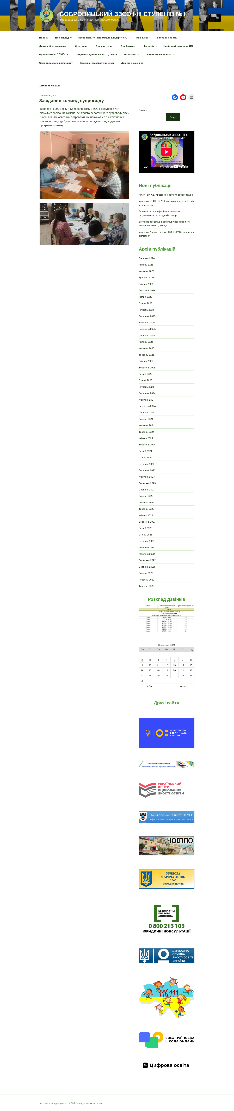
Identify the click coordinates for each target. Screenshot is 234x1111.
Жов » (183, 686)
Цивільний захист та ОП (178, 46)
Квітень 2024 (146, 438)
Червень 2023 (146, 502)
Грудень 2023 (146, 464)
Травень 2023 (146, 508)
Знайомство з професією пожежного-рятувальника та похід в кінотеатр (160, 213)
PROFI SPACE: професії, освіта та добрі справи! (166, 194)
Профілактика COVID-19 (53, 54)
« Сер (150, 686)
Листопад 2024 (147, 393)
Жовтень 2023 (147, 476)
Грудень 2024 (146, 386)
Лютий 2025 (145, 373)
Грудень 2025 (146, 309)
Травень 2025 (146, 354)
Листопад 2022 (147, 547)
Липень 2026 (146, 264)
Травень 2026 (146, 277)
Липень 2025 (146, 341)
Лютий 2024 (145, 451)
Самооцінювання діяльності (56, 62)
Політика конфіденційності (53, 1103)
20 (174, 670)
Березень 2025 (147, 367)
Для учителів (104, 46)
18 (158, 670)
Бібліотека (130, 54)
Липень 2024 (146, 419)
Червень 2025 (146, 348)
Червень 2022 (146, 579)
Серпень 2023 (147, 489)
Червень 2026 (146, 271)
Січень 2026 (145, 303)
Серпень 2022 (147, 566)
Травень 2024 (146, 431)
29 (191, 675)
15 (191, 665)
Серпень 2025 (147, 335)
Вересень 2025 (147, 328)
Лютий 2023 (145, 528)
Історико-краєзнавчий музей (97, 62)
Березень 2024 (147, 444)
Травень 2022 (146, 586)
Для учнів (81, 46)
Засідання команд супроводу (71, 100)
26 (166, 675)
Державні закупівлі (132, 62)
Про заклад (62, 37)
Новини (43, 37)
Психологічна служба (158, 54)
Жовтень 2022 (147, 553)
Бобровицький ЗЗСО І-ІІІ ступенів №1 (122, 13)
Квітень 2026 (146, 284)
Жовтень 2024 (147, 399)
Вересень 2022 (147, 560)
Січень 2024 (145, 457)
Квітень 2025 (146, 361)
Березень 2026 (147, 290)
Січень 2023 (145, 534)
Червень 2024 (146, 425)
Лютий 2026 (145, 296)
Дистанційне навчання (52, 46)
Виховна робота (167, 37)
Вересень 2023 (147, 483)
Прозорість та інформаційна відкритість (102, 37)
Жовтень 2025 (147, 322)
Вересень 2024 (147, 406)
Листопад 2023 (147, 470)
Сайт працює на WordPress (86, 1103)
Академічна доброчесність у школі (96, 54)
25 (158, 675)
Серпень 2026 (147, 258)
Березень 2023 (147, 521)
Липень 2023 (146, 496)
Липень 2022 (146, 573)
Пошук (143, 110)
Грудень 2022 (146, 541)
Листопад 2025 (147, 316)
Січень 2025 (145, 380)
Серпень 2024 (147, 412)
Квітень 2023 (146, 515)
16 (142, 670)
